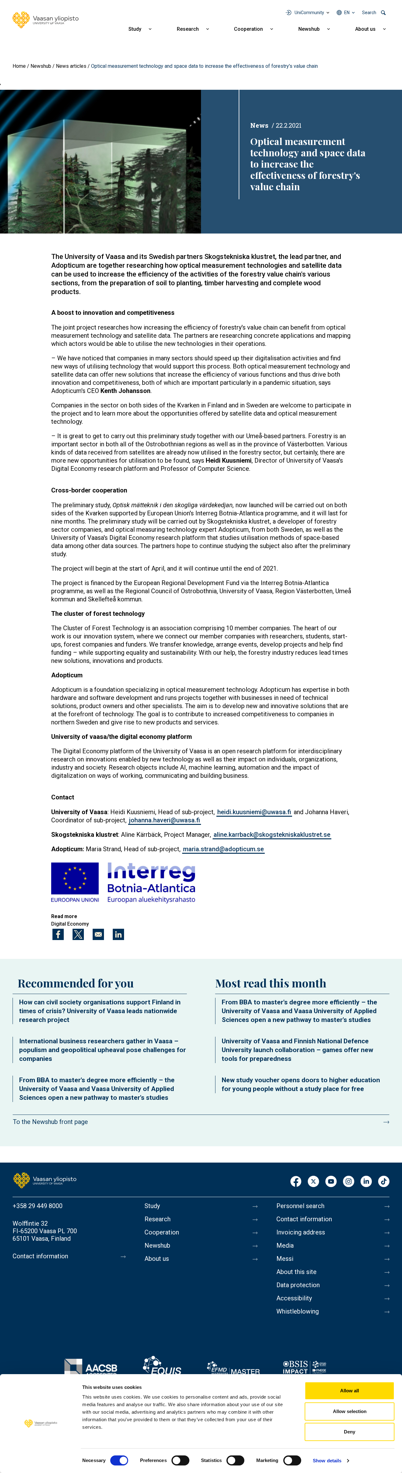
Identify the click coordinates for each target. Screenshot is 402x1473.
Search (369, 12)
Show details (327, 1460)
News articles (71, 66)
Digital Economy (70, 924)
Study (134, 29)
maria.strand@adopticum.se (223, 849)
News (259, 125)
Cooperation (248, 29)
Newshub (309, 29)
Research (188, 29)
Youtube (331, 1182)
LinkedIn (366, 1182)
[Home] (46, 20)
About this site (296, 1272)
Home (19, 66)
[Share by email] (98, 934)
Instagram (348, 1182)
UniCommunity (309, 12)
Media (285, 1245)
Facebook (296, 1182)
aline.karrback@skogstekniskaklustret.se (272, 834)
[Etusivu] (45, 1180)
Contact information (40, 1256)
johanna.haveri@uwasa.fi (164, 820)
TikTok (383, 1182)
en (347, 12)
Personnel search (300, 1206)
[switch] (180, 1460)
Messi (284, 1258)
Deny (349, 1431)
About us (365, 29)
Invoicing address (300, 1232)
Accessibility (294, 1298)
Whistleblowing (297, 1311)
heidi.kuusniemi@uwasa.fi (254, 812)
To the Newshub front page (50, 1122)
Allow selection (350, 1411)
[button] (123, 883)
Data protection (298, 1285)
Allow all (349, 1390)
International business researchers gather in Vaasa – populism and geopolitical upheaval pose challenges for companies (102, 1049)
